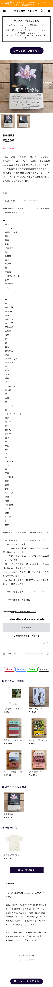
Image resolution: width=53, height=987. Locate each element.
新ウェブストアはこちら (26, 51)
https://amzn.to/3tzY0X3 (23, 611)
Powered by (23, 960)
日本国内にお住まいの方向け (26, 636)
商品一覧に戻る (26, 870)
